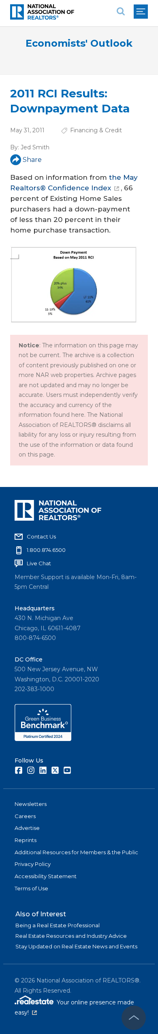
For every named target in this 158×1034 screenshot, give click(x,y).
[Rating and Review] (43, 739)
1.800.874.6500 (46, 550)
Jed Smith (35, 147)
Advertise (27, 828)
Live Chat (39, 563)
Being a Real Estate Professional (57, 925)
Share (32, 160)
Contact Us (41, 536)
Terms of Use (31, 888)
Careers (25, 816)
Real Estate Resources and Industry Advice (71, 936)
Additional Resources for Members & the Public (76, 852)
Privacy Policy (33, 864)
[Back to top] (134, 1018)
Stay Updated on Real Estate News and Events (76, 946)
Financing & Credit (96, 130)
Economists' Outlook (79, 43)
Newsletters (31, 804)
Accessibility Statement (46, 876)
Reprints (25, 840)
